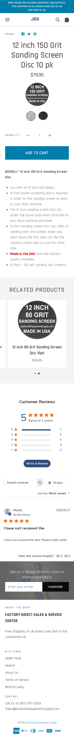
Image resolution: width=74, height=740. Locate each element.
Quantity (12, 135)
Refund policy (14, 687)
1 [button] (35, 373)
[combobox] (54, 493)
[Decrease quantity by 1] (28, 135)
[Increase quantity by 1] (49, 135)
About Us (11, 672)
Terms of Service (17, 679)
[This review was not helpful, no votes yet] (65, 556)
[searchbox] (20, 482)
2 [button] (39, 373)
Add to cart (37, 153)
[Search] (58, 19)
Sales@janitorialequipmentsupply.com (32, 708)
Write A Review (37, 463)
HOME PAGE (13, 658)
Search (10, 665)
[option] (37, 94)
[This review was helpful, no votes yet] (58, 556)
